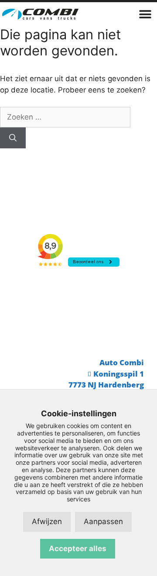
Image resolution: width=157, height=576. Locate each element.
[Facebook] (78, 325)
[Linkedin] (46, 325)
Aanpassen (103, 521)
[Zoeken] (13, 137)
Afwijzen (47, 521)
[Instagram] (111, 325)
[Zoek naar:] (65, 117)
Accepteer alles (77, 548)
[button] (145, 14)
